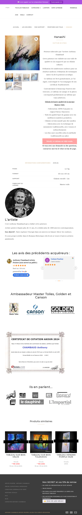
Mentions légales (11, 492)
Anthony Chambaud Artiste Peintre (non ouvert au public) (25, 261)
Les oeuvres (27, 27)
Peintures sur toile (55, 27)
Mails (22, 15)
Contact (29, 15)
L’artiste (46, 8)
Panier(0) (73, 8)
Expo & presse (57, 8)
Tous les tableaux (22, 8)
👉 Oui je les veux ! (54, 501)
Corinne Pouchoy (57, 259)
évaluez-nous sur (20, 275)
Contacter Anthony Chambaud (15, 501)
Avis (16, 15)
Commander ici (56, 2)
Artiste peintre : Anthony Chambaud (17, 483)
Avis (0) (55, 163)
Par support (39, 27)
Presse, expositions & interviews (16, 486)
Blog (6, 498)
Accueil (16, 27)
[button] (36, 39)
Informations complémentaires (37, 163)
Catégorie (35, 8)
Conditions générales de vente (15, 489)
